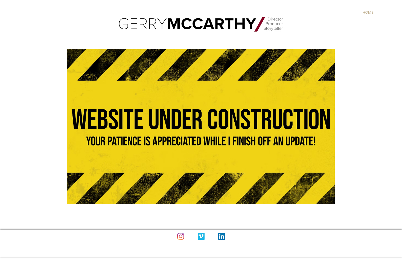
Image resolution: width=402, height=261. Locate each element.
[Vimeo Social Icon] (201, 236)
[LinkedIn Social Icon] (221, 236)
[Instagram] (180, 236)
